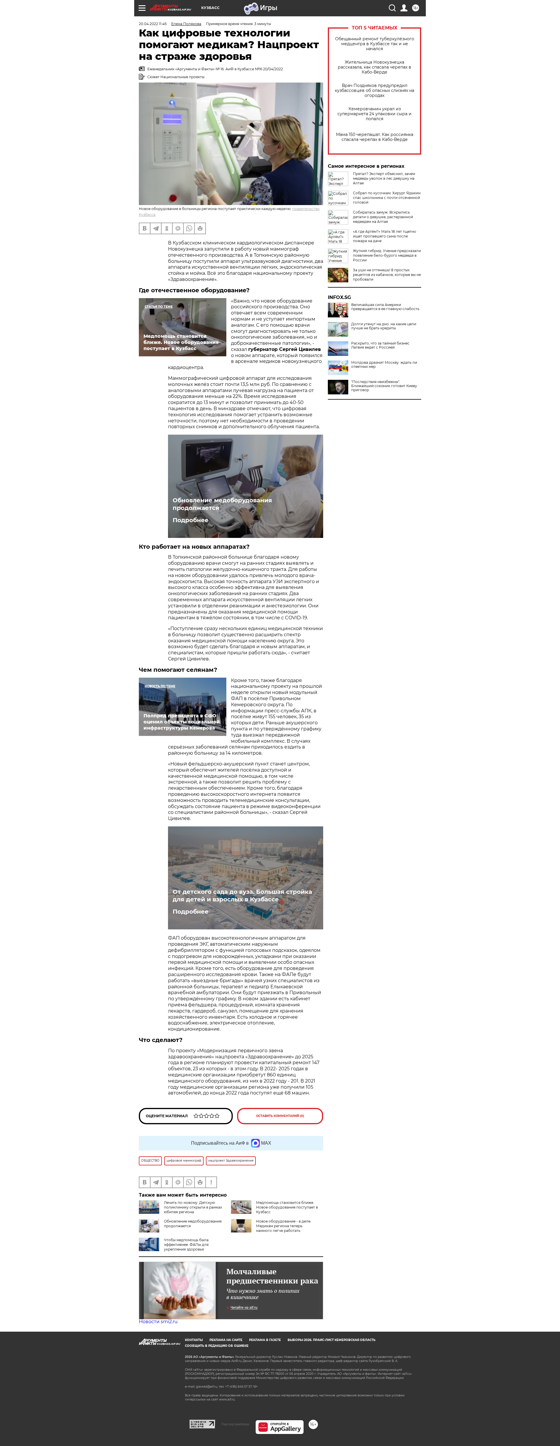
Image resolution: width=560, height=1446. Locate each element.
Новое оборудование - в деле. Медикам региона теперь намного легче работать (283, 1226)
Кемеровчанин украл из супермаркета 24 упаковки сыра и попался (374, 113)
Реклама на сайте (225, 1340)
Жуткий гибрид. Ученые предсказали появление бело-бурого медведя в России (387, 255)
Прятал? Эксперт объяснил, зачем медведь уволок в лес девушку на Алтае (384, 178)
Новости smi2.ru (158, 1321)
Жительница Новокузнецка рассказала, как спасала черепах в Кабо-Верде (374, 67)
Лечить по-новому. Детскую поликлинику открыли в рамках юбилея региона (193, 1207)
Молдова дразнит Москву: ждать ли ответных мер (384, 365)
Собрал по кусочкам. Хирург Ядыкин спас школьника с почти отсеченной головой (387, 197)
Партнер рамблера (235, 1424)
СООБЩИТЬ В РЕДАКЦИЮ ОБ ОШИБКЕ (217, 1346)
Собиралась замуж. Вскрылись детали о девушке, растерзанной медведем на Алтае (383, 217)
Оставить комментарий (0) (280, 1116)
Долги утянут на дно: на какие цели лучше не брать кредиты (383, 326)
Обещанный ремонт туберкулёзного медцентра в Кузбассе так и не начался (374, 43)
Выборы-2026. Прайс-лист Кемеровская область (331, 1340)
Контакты (194, 1340)
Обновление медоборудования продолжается (222, 504)
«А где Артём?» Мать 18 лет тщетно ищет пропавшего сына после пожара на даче (384, 236)
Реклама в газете (265, 1340)
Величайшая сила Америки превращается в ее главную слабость (385, 307)
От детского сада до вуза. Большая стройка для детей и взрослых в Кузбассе (242, 895)
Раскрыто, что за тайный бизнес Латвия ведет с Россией (380, 345)
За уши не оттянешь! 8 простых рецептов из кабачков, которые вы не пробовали (387, 274)
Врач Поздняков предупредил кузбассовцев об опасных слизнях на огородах (374, 90)
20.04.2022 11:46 (153, 24)
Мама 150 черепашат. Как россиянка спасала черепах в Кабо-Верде (374, 137)
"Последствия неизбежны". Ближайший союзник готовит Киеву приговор (384, 386)
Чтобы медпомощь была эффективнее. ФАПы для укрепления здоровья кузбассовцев (174, 1247)
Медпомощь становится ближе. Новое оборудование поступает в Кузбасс (287, 1207)
